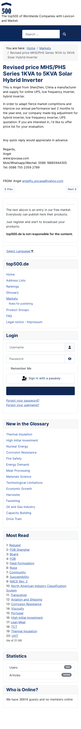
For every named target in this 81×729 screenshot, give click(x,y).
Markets (12, 298)
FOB (13, 559)
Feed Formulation (22, 563)
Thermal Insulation (24, 631)
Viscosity (17, 608)
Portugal (17, 613)
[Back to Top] (74, 722)
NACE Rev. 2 (19, 581)
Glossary (12, 292)
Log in (40, 391)
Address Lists (15, 280)
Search (71, 34)
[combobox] (41, 34)
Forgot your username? (22, 405)
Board (14, 554)
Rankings (12, 286)
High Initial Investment (27, 617)
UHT (15, 636)
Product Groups (17, 310)
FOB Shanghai (20, 550)
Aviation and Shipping (26, 599)
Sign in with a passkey (44, 378)
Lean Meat (18, 622)
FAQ (9, 316)
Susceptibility (19, 577)
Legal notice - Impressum (24, 322)
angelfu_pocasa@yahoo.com (42, 181)
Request (15, 545)
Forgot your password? (22, 400)
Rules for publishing (21, 303)
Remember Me (21, 368)
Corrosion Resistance (26, 604)
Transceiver (19, 595)
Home (10, 274)
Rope (13, 568)
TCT (14, 627)
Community (17, 572)
